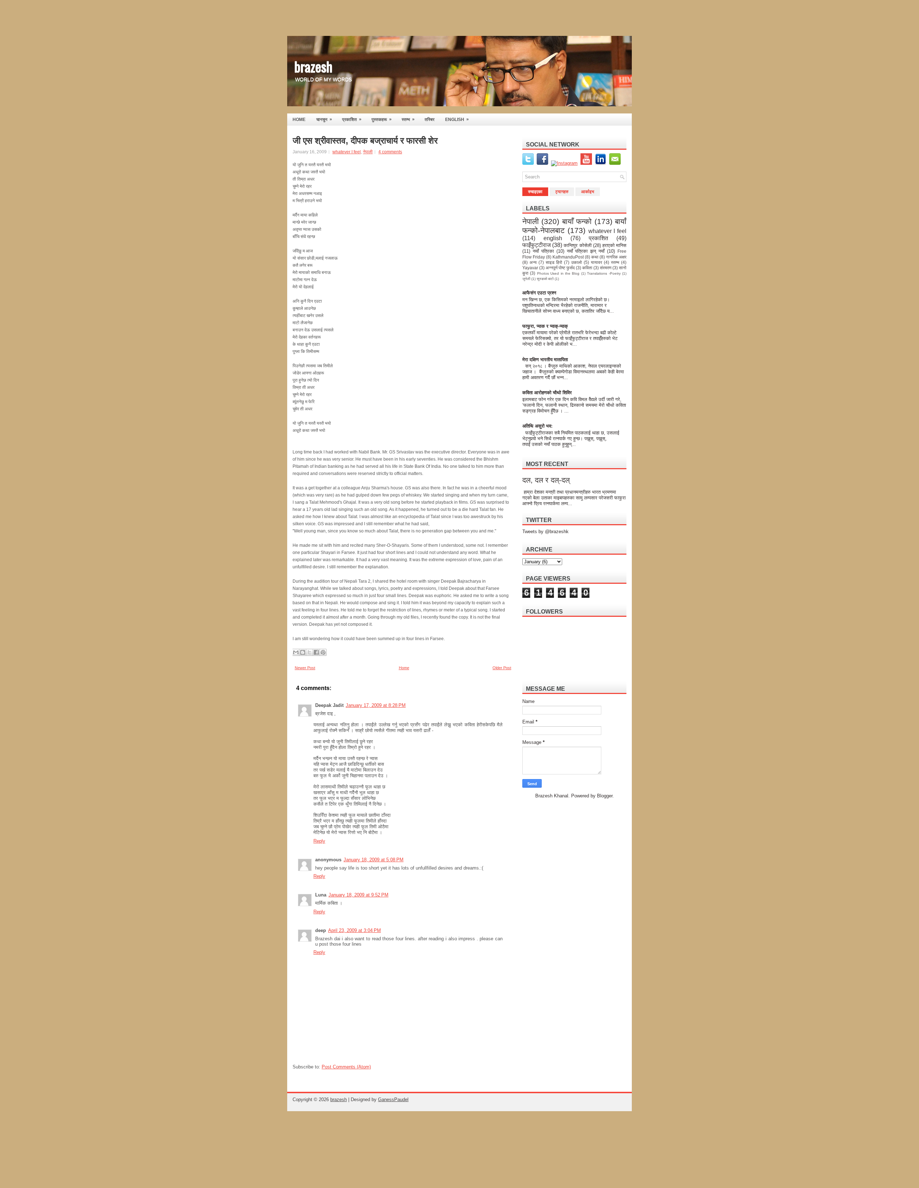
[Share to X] (309, 652)
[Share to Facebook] (316, 652)
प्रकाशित (351, 119)
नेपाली (368, 151)
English (457, 119)
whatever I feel (346, 151)
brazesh (313, 66)
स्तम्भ (408, 119)
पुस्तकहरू (382, 119)
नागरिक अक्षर (616, 257)
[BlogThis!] (302, 652)
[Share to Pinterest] (323, 652)
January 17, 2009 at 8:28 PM (376, 705)
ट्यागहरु (561, 191)
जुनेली (526, 279)
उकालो (576, 262)
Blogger (604, 795)
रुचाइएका (535, 191)
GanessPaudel (393, 1099)
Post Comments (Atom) (346, 1067)
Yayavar (530, 267)
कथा (594, 257)
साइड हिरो (554, 262)
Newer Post (305, 668)
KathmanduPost (568, 257)
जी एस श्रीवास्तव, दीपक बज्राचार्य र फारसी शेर (365, 140)
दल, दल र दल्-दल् (546, 480)
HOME (299, 119)
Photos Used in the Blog (558, 273)
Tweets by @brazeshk (545, 531)
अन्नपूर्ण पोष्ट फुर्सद (560, 267)
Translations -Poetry (603, 273)
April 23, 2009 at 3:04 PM (354, 930)
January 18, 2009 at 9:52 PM (358, 895)
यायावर (596, 262)
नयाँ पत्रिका (543, 251)
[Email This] (295, 652)
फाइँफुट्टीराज (536, 245)
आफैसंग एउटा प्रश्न (539, 292)
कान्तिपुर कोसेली (577, 245)
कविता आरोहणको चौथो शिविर (547, 392)
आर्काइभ (587, 191)
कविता (587, 267)
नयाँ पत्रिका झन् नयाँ (586, 251)
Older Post (502, 668)
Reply (319, 841)
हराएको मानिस (614, 245)
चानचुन (324, 119)
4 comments (390, 151)
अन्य (533, 262)
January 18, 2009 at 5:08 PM (373, 859)
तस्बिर (429, 119)
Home (404, 668)
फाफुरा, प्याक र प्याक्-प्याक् (545, 326)
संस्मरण (605, 267)
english (553, 238)
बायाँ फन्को (577, 221)
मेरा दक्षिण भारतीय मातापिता (545, 359)
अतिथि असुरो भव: (537, 426)
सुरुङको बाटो (545, 279)
